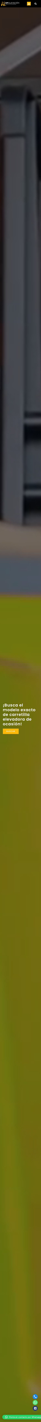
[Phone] (35, 1396)
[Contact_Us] (35, 1408)
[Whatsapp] (35, 1402)
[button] (29, 3)
